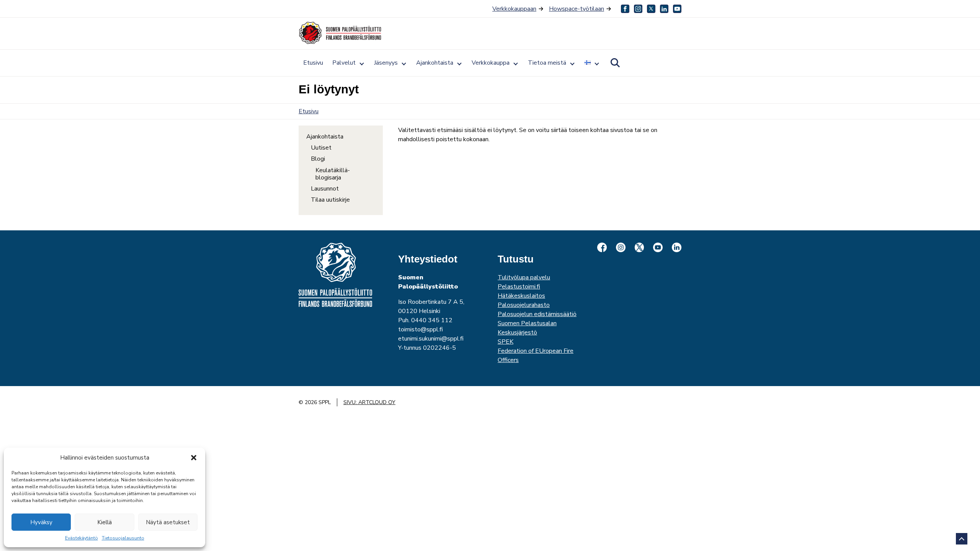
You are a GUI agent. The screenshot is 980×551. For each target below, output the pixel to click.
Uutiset (321, 148)
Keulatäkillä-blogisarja (332, 174)
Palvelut (344, 63)
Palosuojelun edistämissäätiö (537, 314)
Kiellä (104, 522)
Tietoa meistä (547, 63)
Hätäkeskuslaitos (521, 296)
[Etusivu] (341, 32)
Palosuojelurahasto (524, 305)
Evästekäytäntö (81, 538)
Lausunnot (325, 188)
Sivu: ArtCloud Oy (369, 402)
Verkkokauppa (491, 63)
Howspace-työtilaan (576, 9)
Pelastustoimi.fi (519, 286)
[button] (194, 457)
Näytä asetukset (168, 522)
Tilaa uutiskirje (330, 200)
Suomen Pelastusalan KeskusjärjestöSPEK (527, 332)
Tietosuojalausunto (123, 538)
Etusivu (313, 63)
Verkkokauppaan (514, 9)
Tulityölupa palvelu (524, 277)
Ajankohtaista (434, 63)
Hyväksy (41, 522)
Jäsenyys (386, 63)
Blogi (318, 159)
